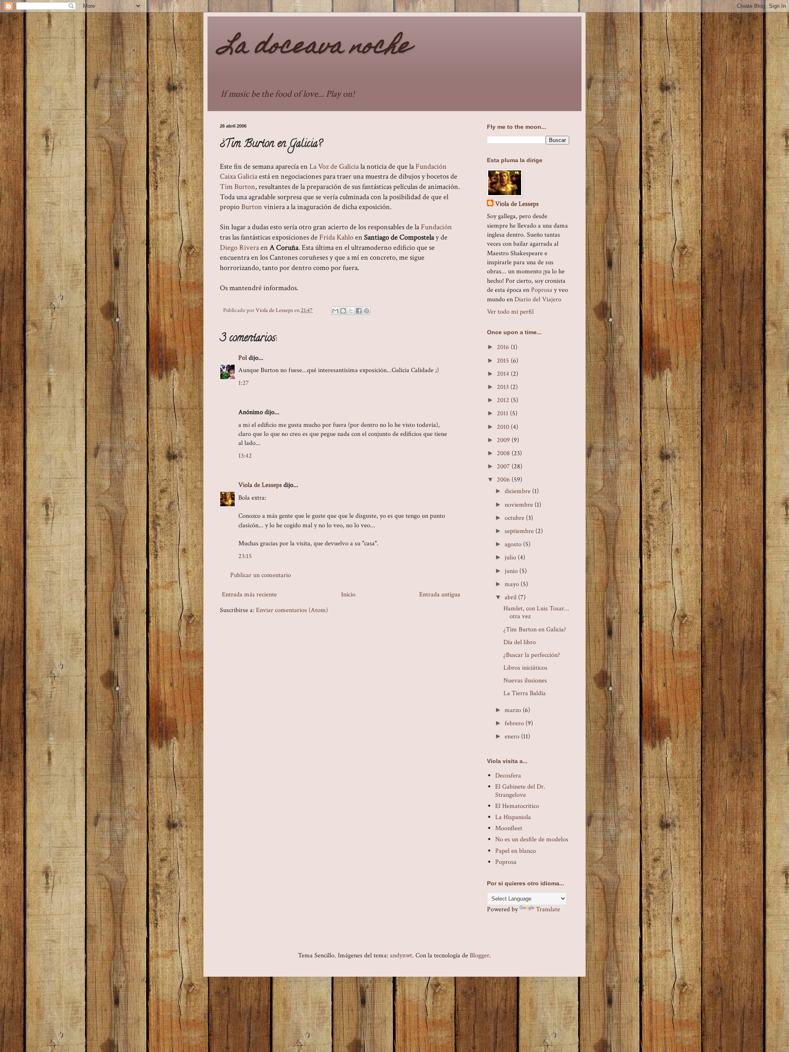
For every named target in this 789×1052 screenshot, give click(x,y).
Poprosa (541, 290)
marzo (514, 710)
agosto (514, 544)
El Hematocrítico (517, 806)
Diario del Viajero (537, 299)
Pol (242, 358)
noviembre (520, 504)
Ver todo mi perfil (510, 311)
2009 (504, 440)
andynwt (401, 955)
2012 (504, 400)
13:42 (245, 456)
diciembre (518, 491)
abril (511, 597)
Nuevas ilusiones (525, 680)
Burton (251, 207)
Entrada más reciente (249, 594)
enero (513, 736)
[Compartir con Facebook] (359, 311)
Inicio (348, 594)
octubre (515, 518)
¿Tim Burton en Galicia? (534, 629)
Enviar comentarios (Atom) (292, 610)
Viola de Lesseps (260, 485)
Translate (548, 909)
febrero (515, 723)
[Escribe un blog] (343, 311)
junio (512, 571)
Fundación (436, 227)
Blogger (479, 955)
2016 (504, 347)
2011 (503, 413)
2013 (503, 387)
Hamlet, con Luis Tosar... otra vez (536, 612)
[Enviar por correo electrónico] (335, 311)
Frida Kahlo (336, 237)
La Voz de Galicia (334, 166)
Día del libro (519, 642)
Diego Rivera (240, 247)
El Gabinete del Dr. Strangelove (520, 790)
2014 (504, 374)
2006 (504, 479)
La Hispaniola (513, 817)
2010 (504, 427)
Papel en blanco (515, 851)
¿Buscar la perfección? (531, 655)
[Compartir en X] (351, 311)
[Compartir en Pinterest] (366, 311)
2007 (504, 466)
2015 (504, 360)
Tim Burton (237, 186)
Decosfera (508, 775)
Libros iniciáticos (525, 667)
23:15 (245, 556)
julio (511, 557)
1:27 (243, 383)
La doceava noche (315, 48)
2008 (504, 453)
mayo (513, 584)
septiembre (520, 531)
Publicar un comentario (260, 575)
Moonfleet (508, 828)
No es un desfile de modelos (531, 839)
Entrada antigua (439, 594)
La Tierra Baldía (524, 693)
